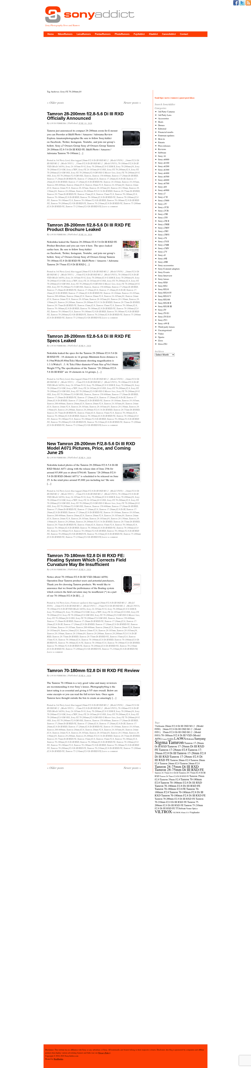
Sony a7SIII (163, 244)
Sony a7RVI (163, 234)
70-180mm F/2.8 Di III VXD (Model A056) (66, 608)
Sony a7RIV (71, 169)
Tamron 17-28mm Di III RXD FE (61, 178)
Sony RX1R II (164, 302)
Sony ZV (162, 309)
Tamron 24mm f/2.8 (70, 630)
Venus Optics (192, 808)
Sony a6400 (163, 173)
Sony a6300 (163, 169)
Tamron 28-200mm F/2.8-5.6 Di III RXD (94, 191)
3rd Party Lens (62, 160)
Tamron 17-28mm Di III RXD (125, 175)
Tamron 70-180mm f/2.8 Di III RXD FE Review (93, 670)
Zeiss (160, 340)
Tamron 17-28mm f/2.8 (87, 178)
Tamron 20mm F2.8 (94, 184)
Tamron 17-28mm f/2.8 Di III (112, 178)
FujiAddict (139, 34)
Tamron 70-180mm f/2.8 (126, 194)
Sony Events (164, 272)
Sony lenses (163, 278)
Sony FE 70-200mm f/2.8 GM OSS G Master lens (93, 172)
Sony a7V (162, 251)
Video (161, 333)
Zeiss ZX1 (163, 343)
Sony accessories (166, 265)
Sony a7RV (163, 231)
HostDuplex (58, 1059)
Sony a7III (163, 214)
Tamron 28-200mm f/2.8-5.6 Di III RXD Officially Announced (85, 116)
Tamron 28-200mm (66, 191)
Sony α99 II (163, 323)
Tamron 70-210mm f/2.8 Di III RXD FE (104, 203)
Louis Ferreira (58, 123)
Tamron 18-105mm (130, 181)
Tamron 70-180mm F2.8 (62, 200)
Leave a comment (110, 206)
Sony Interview (165, 275)
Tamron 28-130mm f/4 (75, 633)
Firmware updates (79, 602)
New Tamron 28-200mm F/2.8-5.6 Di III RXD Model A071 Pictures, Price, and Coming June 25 (91, 448)
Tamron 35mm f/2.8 (86, 194)
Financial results (165, 132)
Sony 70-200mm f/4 (125, 166)
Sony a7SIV (163, 248)
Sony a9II (162, 258)
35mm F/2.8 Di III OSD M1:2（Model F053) (96, 163)
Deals (160, 121)
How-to (161, 138)
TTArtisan (181, 808)
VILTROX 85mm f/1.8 (180, 812)
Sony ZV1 (163, 319)
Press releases (164, 145)
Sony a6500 (163, 176)
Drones (161, 125)
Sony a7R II (163, 220)
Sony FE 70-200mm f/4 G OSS (61, 618)
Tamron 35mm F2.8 (105, 194)
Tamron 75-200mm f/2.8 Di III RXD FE (83, 648)
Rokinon (190, 738)
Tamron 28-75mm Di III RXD (126, 191)
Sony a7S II (163, 241)
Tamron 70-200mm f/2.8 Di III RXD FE (68, 203)
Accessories (163, 118)
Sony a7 (162, 193)
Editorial (162, 128)
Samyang (200, 738)
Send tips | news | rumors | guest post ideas (174, 97)
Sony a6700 (163, 183)
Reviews (162, 149)
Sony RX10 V (164, 296)
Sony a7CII (163, 207)
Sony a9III (163, 261)
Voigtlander (195, 812)
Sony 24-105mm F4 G (76, 166)
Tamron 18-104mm (112, 181)
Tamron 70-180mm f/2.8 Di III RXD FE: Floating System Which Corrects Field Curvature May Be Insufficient (86, 560)
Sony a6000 (163, 159)
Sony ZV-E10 (164, 316)
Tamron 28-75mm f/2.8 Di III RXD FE (174, 776)
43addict (153, 34)
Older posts (55, 102)
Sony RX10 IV (165, 292)
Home (50, 34)
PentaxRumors (102, 34)
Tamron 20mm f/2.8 (75, 184)
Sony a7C (162, 203)
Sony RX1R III (165, 306)
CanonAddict (169, 34)
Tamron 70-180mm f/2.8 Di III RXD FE (97, 197)
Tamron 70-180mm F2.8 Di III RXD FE (64, 645)
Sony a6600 (163, 179)
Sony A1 (162, 156)
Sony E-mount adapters (169, 268)
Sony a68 (162, 186)
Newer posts (132, 102)
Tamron (87, 175)
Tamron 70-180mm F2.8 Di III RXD (90, 200)
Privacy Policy (104, 1052)
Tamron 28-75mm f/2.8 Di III (166, 772)
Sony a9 (162, 255)
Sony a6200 (163, 166)
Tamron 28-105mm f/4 (99, 187)
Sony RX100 (164, 299)
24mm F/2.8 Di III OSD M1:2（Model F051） (76, 605)
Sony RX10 (163, 289)
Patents (161, 142)
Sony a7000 (163, 200)
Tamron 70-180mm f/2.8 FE (70, 642)
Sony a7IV (163, 217)
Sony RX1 (163, 285)
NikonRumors (65, 34)
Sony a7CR (163, 210)
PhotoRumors (122, 34)
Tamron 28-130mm (119, 187)
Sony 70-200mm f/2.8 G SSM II (101, 166)
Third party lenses (166, 326)
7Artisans (159, 726)
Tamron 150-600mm (101, 175)
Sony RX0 (163, 282)
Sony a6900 (163, 190)
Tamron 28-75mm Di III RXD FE (61, 194)
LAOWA (180, 738)
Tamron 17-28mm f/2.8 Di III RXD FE (85, 181)
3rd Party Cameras (166, 111)
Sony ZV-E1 (163, 313)
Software (162, 152)
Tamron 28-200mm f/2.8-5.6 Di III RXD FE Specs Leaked (89, 338)
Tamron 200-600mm (56, 184)
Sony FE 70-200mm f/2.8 (118, 169)
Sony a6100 (163, 162)
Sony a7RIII (163, 224)
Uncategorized (165, 330)
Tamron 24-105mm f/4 (114, 184)
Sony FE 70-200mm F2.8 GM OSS (67, 175)
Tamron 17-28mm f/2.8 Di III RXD (79, 624)
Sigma (161, 742)
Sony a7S (162, 237)
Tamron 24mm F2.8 (61, 187)
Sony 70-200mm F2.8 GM (77, 611)
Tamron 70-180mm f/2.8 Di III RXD (63, 197)
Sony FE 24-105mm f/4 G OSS (92, 169)
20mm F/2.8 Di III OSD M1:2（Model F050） (103, 160)
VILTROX (163, 811)
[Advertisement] (125, 63)
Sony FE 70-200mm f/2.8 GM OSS (78, 615)
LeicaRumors (84, 34)
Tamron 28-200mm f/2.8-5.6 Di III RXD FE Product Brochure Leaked (89, 227)
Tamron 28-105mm (79, 187)
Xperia (161, 337)
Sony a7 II (163, 196)
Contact (184, 34)
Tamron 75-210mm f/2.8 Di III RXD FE (83, 206)
